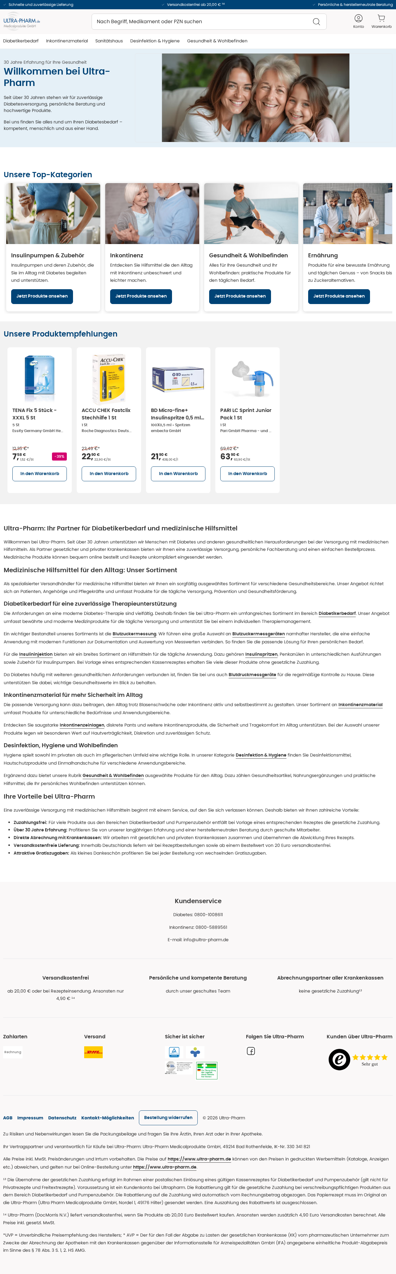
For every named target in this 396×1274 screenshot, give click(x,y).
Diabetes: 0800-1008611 (198, 915)
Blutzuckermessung (134, 634)
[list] (198, 418)
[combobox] (209, 22)
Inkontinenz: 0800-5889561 (198, 927)
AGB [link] (7, 1118)
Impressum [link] (30, 1118)
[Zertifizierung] (179, 1068)
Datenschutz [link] (62, 1118)
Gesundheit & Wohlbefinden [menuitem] (217, 41)
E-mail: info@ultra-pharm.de (198, 940)
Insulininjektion (36, 654)
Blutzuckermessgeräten (258, 634)
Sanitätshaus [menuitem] (109, 41)
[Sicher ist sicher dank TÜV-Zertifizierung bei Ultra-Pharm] (174, 1052)
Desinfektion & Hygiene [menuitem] (155, 41)
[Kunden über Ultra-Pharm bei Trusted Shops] (360, 1060)
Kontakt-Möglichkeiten (107, 1118)
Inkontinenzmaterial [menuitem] (67, 41)
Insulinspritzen (261, 654)
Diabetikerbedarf (337, 613)
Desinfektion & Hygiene (261, 755)
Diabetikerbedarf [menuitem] (21, 41)
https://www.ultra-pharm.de (199, 1159)
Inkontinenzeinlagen (82, 725)
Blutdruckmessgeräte (252, 675)
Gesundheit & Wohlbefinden (113, 776)
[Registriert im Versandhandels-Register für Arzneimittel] (206, 1071)
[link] (168, 1117)
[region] (198, 247)
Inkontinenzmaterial (360, 705)
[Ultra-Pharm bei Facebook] (251, 1051)
